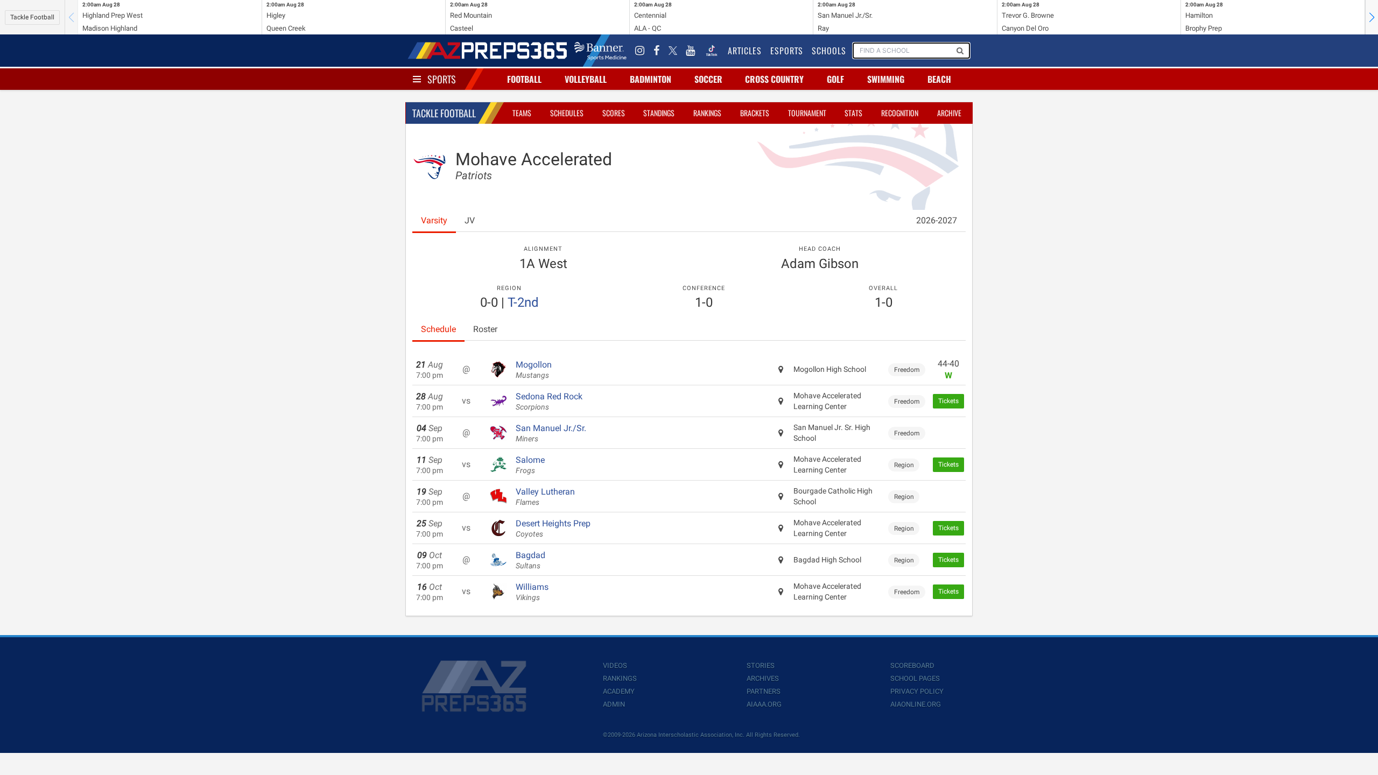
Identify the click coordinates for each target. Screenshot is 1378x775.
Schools (829, 50)
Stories (761, 665)
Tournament (807, 112)
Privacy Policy (917, 691)
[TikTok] (711, 50)
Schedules (566, 112)
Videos (615, 665)
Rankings (707, 112)
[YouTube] (691, 50)
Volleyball (586, 79)
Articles (745, 50)
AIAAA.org (764, 704)
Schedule (438, 329)
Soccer (708, 79)
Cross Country (774, 79)
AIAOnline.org (915, 704)
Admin (614, 704)
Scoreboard (912, 665)
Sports (441, 79)
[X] (672, 50)
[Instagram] (640, 50)
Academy (619, 691)
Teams (521, 112)
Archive (949, 112)
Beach (939, 79)
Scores (613, 112)
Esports (786, 50)
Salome (530, 465)
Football (524, 79)
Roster (485, 329)
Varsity (434, 220)
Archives (763, 678)
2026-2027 (936, 220)
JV (470, 220)
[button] (1371, 17)
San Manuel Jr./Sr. (551, 433)
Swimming (885, 79)
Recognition (899, 112)
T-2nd (523, 302)
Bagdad (530, 560)
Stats (853, 112)
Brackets (754, 112)
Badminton (650, 79)
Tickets (948, 401)
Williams (532, 592)
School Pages (915, 678)
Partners (764, 691)
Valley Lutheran (545, 497)
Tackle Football (32, 17)
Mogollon (534, 370)
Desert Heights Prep (553, 528)
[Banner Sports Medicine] (600, 50)
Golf (835, 79)
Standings (658, 112)
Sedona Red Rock (549, 401)
